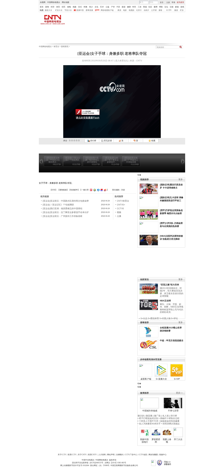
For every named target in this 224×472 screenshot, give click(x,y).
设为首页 (180, 2)
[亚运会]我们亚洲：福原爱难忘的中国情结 (62, 208)
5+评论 (174, 318)
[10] (79, 140)
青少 (91, 7)
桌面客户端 (145, 379)
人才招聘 (102, 455)
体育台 (56, 46)
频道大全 (48, 10)
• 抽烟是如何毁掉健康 (169, 421)
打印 (53, 190)
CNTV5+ (121, 204)
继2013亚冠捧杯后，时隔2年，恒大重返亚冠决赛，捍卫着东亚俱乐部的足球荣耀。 (171, 292)
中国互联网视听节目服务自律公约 (124, 465)
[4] (72, 140)
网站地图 (65, 2)
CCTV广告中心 (131, 455)
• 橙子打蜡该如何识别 (148, 418)
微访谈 (141, 415)
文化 (96, 7)
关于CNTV (82, 455)
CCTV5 (120, 208)
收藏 (153, 140)
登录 (162, 2)
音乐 (80, 7)
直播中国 (80, 10)
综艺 (63, 7)
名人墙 (165, 415)
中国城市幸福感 (149, 410)
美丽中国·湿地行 (144, 440)
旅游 (123, 7)
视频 (119, 212)
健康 (129, 7)
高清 (119, 10)
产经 (113, 7)
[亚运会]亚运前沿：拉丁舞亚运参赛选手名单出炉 (66, 212)
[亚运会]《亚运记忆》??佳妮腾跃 (58, 204)
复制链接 (63, 190)
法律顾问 (119, 455)
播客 (160, 10)
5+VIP (177, 379)
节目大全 (68, 10)
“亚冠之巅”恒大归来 (169, 284)
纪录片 (139, 10)
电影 (125, 10)
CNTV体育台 (123, 201)
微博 (155, 7)
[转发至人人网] (98, 190)
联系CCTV (72, 455)
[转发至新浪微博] (104, 190)
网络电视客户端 (107, 10)
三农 (139, 7)
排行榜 (93, 140)
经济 (52, 7)
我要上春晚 (167, 440)
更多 (180, 179)
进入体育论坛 (121, 60)
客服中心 (163, 455)
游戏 (182, 7)
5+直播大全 (161, 379)
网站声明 (110, 455)
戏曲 (74, 7)
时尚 (134, 7)
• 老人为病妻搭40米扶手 (149, 423)
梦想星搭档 (156, 440)
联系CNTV (92, 455)
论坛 (166, 7)
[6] (74, 140)
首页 (41, 7)
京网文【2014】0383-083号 (115, 463)
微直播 (149, 415)
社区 (150, 7)
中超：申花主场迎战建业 (171, 340)
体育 (58, 7)
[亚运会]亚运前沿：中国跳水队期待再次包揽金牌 (66, 201)
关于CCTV (62, 455)
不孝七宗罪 (173, 410)
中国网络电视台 (53, 2)
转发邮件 (74, 190)
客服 (173, 2)
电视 (41, 10)
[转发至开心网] (90, 190)
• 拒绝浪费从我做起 (170, 423)
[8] (76, 140)
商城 (145, 7)
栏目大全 (58, 10)
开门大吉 (178, 439)
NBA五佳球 (165, 300)
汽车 (118, 7)
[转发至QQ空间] (94, 190)
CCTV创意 (143, 455)
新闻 (47, 7)
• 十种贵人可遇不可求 (148, 421)
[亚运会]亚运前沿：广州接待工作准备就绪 (62, 216)
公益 (107, 7)
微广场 (157, 415)
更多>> (179, 393)
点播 (119, 216)
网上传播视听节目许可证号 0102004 (74, 465)
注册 (168, 2)
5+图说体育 (153, 318)
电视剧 (131, 10)
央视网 (42, 2)
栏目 (182, 10)
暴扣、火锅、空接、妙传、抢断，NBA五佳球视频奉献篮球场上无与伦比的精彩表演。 (171, 308)
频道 (176, 10)
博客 (161, 7)
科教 (85, 7)
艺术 (102, 7)
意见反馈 (107, 140)
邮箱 (177, 7)
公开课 (154, 10)
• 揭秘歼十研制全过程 (169, 418)
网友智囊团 (153, 455)
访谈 (171, 7)
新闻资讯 (64, 46)
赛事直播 (89, 10)
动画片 (146, 10)
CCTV (169, 10)
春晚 (69, 7)
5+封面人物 (165, 318)
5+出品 (144, 318)
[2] (70, 140)
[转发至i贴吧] (101, 190)
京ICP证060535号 (96, 463)
